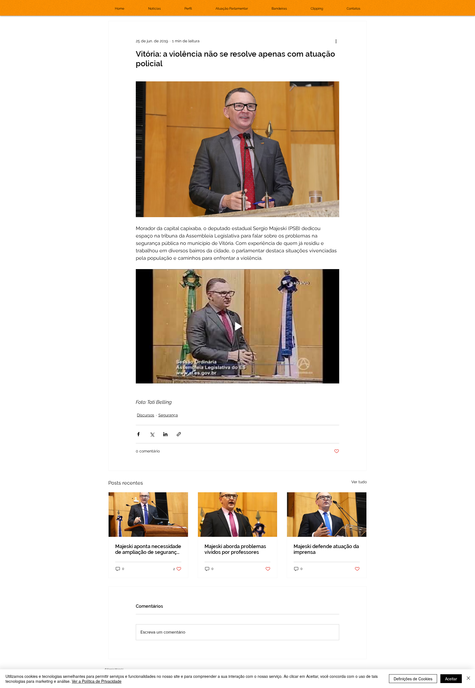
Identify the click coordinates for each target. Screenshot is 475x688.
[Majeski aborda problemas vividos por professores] (237, 514)
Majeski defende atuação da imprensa (326, 549)
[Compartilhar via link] (178, 434)
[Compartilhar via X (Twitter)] (151, 434)
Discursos (145, 415)
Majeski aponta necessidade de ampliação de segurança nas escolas (148, 549)
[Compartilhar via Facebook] (138, 434)
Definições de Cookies (413, 678)
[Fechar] (468, 679)
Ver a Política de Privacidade (96, 681)
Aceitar (451, 678)
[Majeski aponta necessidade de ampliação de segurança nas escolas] (148, 514)
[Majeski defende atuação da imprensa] (326, 514)
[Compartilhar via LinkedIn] (165, 434)
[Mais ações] (336, 41)
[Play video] (237, 326)
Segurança (168, 415)
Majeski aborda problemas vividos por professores (235, 549)
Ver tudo (359, 482)
